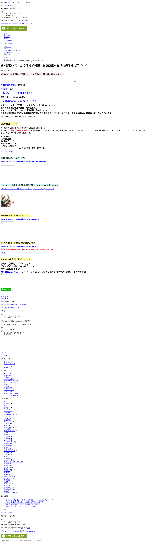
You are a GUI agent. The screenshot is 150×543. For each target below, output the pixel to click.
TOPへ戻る (4, 352)
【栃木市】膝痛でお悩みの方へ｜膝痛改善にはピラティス (22, 503)
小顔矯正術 (7, 465)
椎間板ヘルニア (9, 469)
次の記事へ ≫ (5, 298)
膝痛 (5, 491)
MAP (26, 20)
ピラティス (7, 373)
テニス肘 (7, 436)
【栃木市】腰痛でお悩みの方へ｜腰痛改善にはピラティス (22, 504)
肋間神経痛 (7, 449)
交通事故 (7, 471)
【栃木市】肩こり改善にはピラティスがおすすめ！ (20, 506)
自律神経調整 (8, 427)
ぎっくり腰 (7, 467)
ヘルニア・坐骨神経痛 (11, 395)
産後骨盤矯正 (8, 388)
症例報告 (7, 452)
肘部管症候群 (8, 423)
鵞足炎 (6, 456)
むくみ (6, 401)
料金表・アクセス (9, 364)
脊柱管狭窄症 (8, 472)
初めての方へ (8, 35)
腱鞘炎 (6, 405)
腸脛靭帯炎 (7, 420)
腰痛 (5, 458)
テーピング (7, 474)
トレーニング (8, 411)
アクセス (7, 37)
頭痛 (5, 432)
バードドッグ (8, 418)
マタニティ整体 (9, 379)
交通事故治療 (8, 386)
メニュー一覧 (8, 40)
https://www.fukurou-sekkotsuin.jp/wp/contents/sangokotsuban (23, 161)
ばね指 (6, 416)
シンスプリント (9, 442)
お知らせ (7, 454)
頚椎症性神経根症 (9, 431)
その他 (6, 482)
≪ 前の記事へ (5, 296)
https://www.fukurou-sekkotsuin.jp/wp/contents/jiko (19, 246)
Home (6, 57)
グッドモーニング (9, 414)
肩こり (6, 485)
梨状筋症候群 (8, 443)
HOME (6, 33)
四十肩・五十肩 (9, 390)
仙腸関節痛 (7, 445)
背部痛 (6, 434)
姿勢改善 (7, 407)
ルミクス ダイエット (11, 382)
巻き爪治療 (7, 412)
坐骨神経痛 (7, 463)
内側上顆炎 (7, 429)
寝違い (6, 425)
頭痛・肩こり (8, 391)
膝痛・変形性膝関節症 (11, 381)
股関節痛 (7, 438)
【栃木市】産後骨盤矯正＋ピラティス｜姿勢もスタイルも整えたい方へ (26, 501)
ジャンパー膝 (8, 440)
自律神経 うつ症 (9, 493)
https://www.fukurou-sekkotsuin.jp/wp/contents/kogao (20, 219)
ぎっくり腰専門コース (11, 393)
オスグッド (7, 483)
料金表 (6, 38)
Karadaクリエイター (10, 476)
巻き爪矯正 (7, 375)
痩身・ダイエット (9, 451)
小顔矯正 (7, 384)
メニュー (7, 59)
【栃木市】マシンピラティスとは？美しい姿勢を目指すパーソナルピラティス (28, 499)
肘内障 (6, 409)
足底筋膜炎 (7, 480)
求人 (5, 447)
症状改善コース (9, 487)
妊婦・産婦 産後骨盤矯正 (12, 462)
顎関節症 (7, 377)
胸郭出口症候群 (9, 489)
